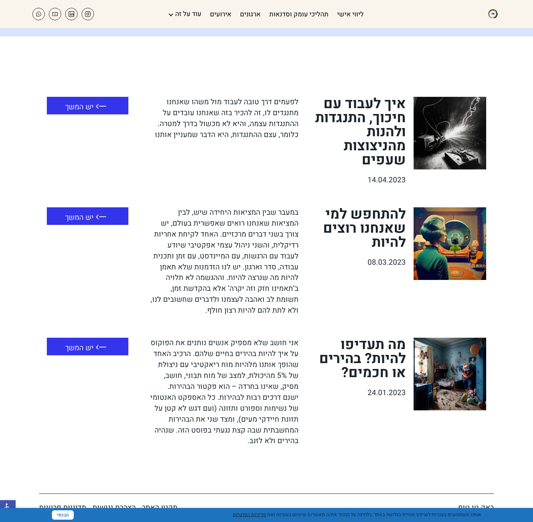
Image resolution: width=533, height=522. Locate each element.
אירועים (220, 14)
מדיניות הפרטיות (249, 514)
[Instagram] (88, 14)
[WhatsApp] (38, 14)
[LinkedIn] (71, 14)
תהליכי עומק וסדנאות (299, 14)
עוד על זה (188, 14)
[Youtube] (55, 14)
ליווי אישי (350, 14)
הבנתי (63, 514)
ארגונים (250, 14)
